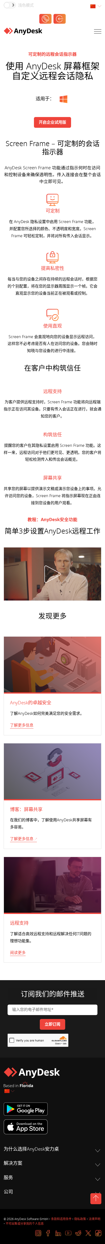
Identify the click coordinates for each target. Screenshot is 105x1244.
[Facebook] (48, 1233)
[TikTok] (98, 1233)
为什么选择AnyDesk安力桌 (31, 1149)
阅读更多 (18, 953)
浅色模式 (26, 5)
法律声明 (94, 1219)
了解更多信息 (21, 725)
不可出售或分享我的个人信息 (25, 1224)
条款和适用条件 (61, 1219)
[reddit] (78, 1233)
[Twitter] (88, 1233)
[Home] (23, 32)
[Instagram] (38, 1233)
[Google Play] (52, 1109)
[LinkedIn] (58, 1233)
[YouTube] (68, 1233)
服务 (8, 1177)
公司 (8, 1192)
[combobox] (96, 6)
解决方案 (13, 1163)
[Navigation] (97, 32)
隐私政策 (80, 1219)
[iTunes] (52, 1126)
